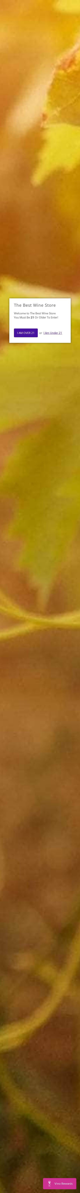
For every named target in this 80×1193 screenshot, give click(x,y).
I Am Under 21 (53, 333)
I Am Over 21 (26, 333)
